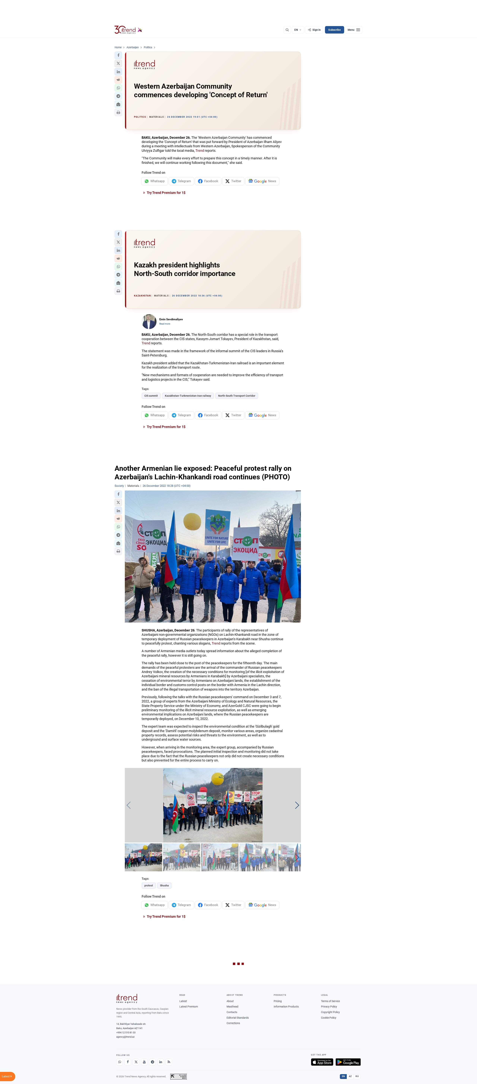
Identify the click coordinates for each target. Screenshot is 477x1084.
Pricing (278, 1001)
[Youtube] (144, 1062)
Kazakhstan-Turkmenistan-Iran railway (188, 395)
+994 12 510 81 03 (125, 1032)
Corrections (233, 1023)
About (230, 1001)
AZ (350, 1076)
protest (148, 885)
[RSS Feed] (168, 1062)
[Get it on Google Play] (348, 1062)
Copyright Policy (330, 1012)
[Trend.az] (128, 30)
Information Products (286, 1006)
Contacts (232, 1012)
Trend (199, 151)
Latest (183, 1001)
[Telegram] (152, 1062)
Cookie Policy (328, 1017)
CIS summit (151, 395)
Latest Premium (188, 1006)
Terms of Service (330, 1001)
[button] (118, 55)
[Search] (287, 30)
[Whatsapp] (119, 1062)
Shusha (164, 885)
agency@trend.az (125, 1036)
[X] (136, 1062)
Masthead (232, 1006)
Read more (164, 324)
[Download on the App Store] (322, 1062)
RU (357, 1076)
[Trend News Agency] (126, 998)
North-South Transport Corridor (236, 395)
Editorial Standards (238, 1017)
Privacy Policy (329, 1006)
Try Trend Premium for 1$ (165, 193)
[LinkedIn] (160, 1062)
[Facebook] (127, 1062)
